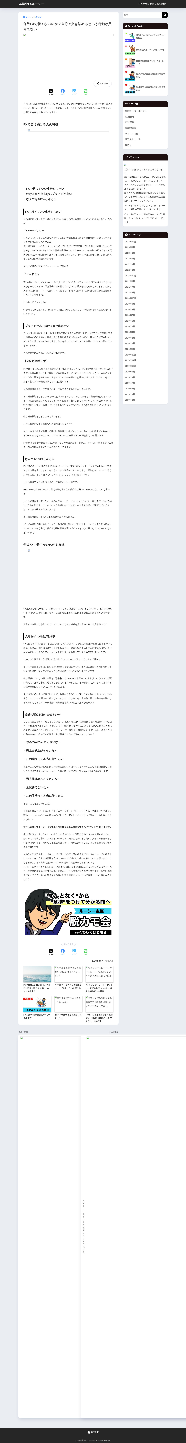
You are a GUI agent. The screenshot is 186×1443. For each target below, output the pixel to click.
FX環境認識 (130, 128)
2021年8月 (130, 281)
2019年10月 (130, 366)
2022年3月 (130, 270)
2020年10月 (130, 298)
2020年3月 (130, 338)
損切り (128, 145)
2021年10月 (130, 275)
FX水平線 (129, 122)
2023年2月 (130, 253)
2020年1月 (130, 349)
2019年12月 (130, 355)
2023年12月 (130, 242)
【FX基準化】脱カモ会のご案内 (151, 4)
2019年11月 (130, 360)
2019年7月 (130, 383)
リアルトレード (132, 139)
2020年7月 (130, 315)
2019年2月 (130, 400)
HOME (94, 1432)
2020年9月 (130, 304)
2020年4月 (130, 332)
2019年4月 (130, 388)
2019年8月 (130, 377)
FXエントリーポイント (136, 111)
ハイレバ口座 (131, 134)
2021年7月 (130, 287)
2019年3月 (130, 394)
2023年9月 (130, 247)
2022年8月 (130, 264)
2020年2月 (130, 343)
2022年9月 (130, 258)
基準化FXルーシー (31, 4)
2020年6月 (130, 321)
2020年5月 (130, 326)
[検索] (165, 15)
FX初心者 (109, 961)
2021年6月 (130, 292)
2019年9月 (130, 372)
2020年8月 (130, 309)
